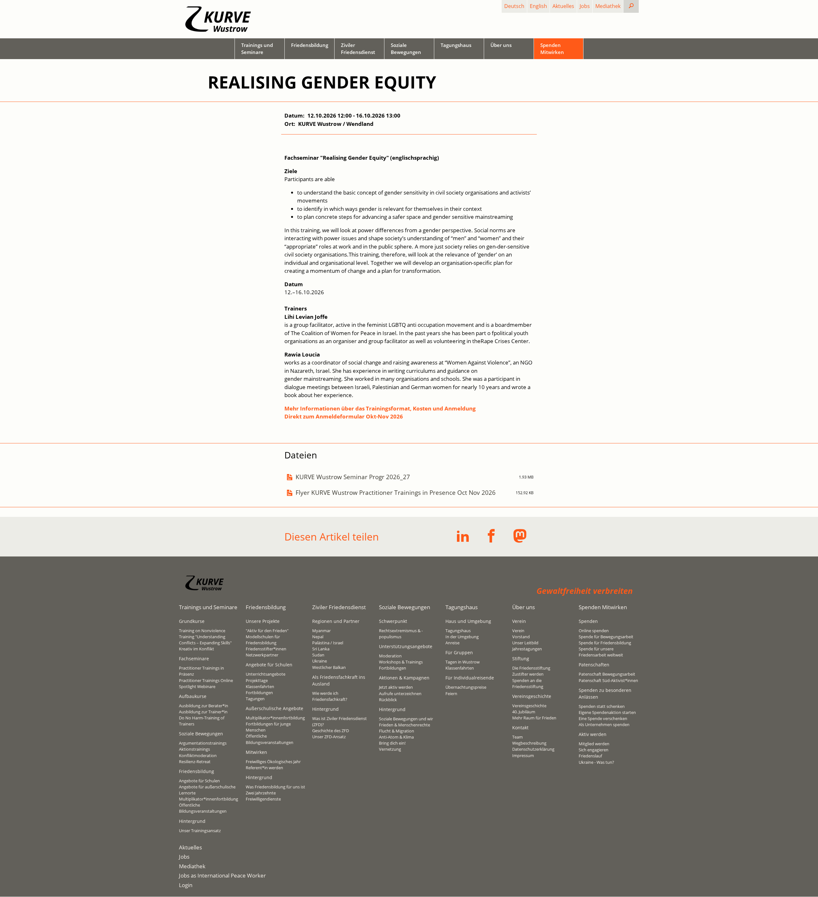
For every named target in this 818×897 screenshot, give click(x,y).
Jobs (585, 6)
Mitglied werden (594, 744)
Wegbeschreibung (529, 743)
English (538, 6)
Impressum (523, 755)
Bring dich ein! (392, 743)
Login (185, 885)
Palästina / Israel (327, 643)
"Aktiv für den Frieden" (267, 630)
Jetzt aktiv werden (396, 687)
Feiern (451, 693)
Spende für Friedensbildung (605, 643)
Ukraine (319, 661)
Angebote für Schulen (199, 781)
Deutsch (514, 6)
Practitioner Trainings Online (206, 680)
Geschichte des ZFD (330, 730)
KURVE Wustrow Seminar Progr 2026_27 (353, 477)
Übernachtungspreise (465, 687)
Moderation (390, 656)
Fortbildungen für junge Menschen (268, 727)
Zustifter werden (528, 674)
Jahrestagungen (527, 649)
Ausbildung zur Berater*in (203, 706)
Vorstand (521, 637)
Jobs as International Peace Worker (222, 875)
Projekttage (257, 680)
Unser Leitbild (525, 643)
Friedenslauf (590, 756)
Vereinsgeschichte (529, 706)
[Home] (218, 19)
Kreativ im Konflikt (196, 649)
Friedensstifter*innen (266, 649)
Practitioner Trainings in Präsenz (201, 671)
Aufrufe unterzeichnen (400, 693)
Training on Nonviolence (202, 630)
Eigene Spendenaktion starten (607, 712)
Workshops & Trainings (401, 662)
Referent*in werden (264, 767)
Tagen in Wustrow (462, 662)
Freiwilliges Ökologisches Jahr (273, 761)
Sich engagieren (593, 750)
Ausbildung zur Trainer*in (203, 712)
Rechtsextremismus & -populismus (401, 634)
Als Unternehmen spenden (604, 724)
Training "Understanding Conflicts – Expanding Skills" (205, 640)
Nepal (317, 637)
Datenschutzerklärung (533, 749)
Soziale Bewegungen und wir (406, 719)
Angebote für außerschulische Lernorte (207, 790)
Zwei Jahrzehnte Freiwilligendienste (263, 796)
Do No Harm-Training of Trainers (201, 721)
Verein (518, 630)
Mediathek (608, 6)
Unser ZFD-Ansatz (329, 737)
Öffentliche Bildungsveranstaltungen (203, 808)
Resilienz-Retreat (195, 761)
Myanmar (321, 630)
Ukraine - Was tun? (596, 762)
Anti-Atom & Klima (396, 737)
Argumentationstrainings (203, 743)
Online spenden (594, 630)
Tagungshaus (458, 630)
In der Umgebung (462, 637)
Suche (636, 6)
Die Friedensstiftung (531, 668)
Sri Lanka (320, 649)
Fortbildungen (259, 692)
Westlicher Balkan (329, 667)
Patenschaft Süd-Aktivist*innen (608, 680)
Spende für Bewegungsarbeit (606, 637)
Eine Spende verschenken (603, 718)
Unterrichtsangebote (265, 674)
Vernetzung (390, 749)
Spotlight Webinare (197, 686)
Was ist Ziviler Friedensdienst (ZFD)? (339, 721)
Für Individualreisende (469, 678)
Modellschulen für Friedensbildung (263, 640)
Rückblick (388, 699)
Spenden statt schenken (602, 706)
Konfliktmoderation (198, 755)
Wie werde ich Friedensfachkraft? (329, 696)
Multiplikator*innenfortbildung (208, 799)
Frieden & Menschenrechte (404, 725)
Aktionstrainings (194, 749)
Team (517, 737)
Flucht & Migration (396, 731)
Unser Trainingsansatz (200, 830)
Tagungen (255, 699)
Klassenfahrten (260, 686)
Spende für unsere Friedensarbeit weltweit (601, 652)
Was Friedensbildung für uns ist (275, 787)
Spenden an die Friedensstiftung (527, 683)
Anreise (452, 643)
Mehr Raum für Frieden (534, 718)
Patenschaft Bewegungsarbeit (607, 674)
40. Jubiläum (523, 712)
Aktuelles (563, 6)
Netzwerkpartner (262, 655)
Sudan (318, 655)
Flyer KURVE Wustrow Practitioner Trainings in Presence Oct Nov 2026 (396, 492)
